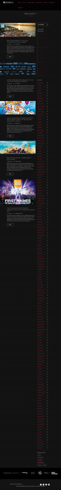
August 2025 (40, 114)
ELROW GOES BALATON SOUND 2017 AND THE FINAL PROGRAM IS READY (20, 80)
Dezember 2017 (40, 353)
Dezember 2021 (40, 227)
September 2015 (40, 424)
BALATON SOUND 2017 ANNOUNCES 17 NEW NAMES (19, 158)
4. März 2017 (17, 123)
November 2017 (40, 356)
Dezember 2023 (40, 164)
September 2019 (40, 298)
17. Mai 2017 (17, 83)
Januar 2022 (40, 224)
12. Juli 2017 (17, 44)
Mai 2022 (39, 214)
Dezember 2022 (40, 195)
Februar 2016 (40, 411)
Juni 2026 (39, 88)
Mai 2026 (39, 90)
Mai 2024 (39, 153)
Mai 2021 (39, 245)
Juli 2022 (39, 208)
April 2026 (39, 93)
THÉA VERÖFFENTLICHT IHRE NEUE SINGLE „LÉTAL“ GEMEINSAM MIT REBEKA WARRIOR (42, 43)
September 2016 (40, 392)
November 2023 (40, 166)
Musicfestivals (41, 462)
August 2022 (40, 206)
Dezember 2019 (40, 290)
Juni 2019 (39, 306)
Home (19, 2)
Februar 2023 (40, 190)
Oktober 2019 (40, 295)
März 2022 (39, 219)
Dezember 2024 (40, 135)
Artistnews (39, 2)
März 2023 (39, 187)
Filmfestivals (40, 457)
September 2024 (40, 143)
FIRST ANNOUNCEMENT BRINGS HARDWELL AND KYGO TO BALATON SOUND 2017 (20, 209)
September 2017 (40, 361)
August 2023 (40, 174)
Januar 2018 (40, 350)
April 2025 (39, 124)
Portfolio (51, 2)
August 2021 (40, 237)
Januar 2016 (40, 413)
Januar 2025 (40, 132)
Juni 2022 (39, 211)
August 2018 (40, 332)
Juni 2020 (39, 274)
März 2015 (39, 440)
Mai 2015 (39, 434)
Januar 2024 (40, 161)
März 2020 (39, 282)
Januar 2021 (40, 256)
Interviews (40, 460)
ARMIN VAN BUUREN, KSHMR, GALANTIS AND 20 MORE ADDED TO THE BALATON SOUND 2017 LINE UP (20, 119)
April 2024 (39, 156)
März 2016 (39, 408)
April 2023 (39, 185)
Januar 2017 (40, 382)
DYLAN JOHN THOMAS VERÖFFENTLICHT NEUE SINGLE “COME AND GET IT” (43, 51)
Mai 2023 (39, 182)
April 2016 (39, 405)
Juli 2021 (39, 240)
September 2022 (40, 203)
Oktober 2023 (40, 169)
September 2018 (40, 329)
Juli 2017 (39, 366)
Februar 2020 (40, 285)
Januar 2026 (40, 101)
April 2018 (39, 342)
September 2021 (40, 235)
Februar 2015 (40, 442)
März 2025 (39, 127)
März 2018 (39, 345)
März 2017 (39, 377)
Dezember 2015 (40, 416)
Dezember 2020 (40, 258)
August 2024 (40, 145)
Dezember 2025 (40, 103)
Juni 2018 (39, 337)
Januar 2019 (40, 319)
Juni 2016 (39, 400)
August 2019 (40, 300)
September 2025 (40, 111)
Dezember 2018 (40, 321)
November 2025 (40, 106)
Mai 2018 (39, 340)
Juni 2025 (39, 119)
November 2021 (40, 229)
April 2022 (39, 216)
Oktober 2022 (40, 201)
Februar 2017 (40, 379)
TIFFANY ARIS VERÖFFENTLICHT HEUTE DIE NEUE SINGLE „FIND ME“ (42, 35)
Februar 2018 (40, 348)
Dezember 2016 (40, 384)
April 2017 (39, 374)
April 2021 (39, 248)
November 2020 (40, 261)
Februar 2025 (40, 130)
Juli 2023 (39, 177)
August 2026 (40, 82)
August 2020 (40, 269)
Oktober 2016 (40, 390)
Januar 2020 (40, 287)
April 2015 (39, 437)
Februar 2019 (40, 316)
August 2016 (40, 395)
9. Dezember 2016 (18, 213)
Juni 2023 (39, 180)
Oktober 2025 (40, 109)
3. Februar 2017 (17, 161)
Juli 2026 (39, 85)
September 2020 (40, 266)
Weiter (10, 56)
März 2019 (39, 314)
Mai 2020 (39, 277)
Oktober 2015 (40, 421)
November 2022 (40, 198)
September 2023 (40, 172)
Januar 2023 (40, 193)
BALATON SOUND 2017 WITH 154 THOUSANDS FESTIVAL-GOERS (17, 41)
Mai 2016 (39, 403)
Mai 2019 (39, 308)
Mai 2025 (39, 122)
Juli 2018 (39, 335)
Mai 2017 (39, 371)
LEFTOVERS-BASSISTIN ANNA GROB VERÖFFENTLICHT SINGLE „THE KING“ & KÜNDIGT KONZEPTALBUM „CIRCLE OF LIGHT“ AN (42, 70)
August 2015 (40, 426)
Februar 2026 (40, 98)
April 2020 (39, 279)
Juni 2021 (39, 243)
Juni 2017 (39, 369)
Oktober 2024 (40, 140)
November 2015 (40, 419)
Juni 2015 (39, 432)
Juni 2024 (39, 151)
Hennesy (10, 44)
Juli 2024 (39, 148)
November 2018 (40, 324)
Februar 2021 (40, 253)
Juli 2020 (39, 271)
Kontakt (20, 7)
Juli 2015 (39, 429)
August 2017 (40, 363)
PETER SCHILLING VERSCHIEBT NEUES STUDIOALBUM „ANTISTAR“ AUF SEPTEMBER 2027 (43, 58)
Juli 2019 (39, 303)
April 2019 (39, 311)
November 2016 (40, 387)
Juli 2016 (39, 398)
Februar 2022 (40, 222)
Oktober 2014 (40, 445)
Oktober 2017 (40, 358)
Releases (44, 465)
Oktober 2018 (40, 327)
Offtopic (45, 2)
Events (24, 2)
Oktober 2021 (40, 232)
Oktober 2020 (40, 264)
